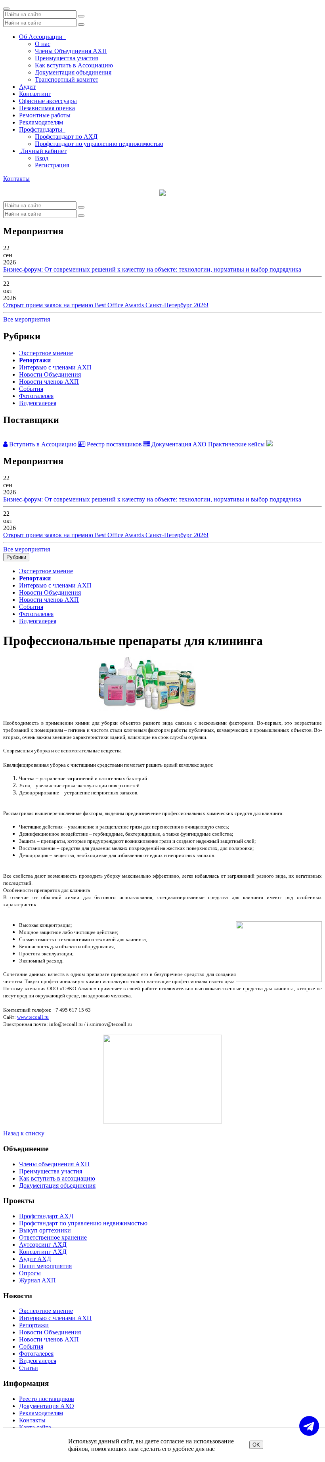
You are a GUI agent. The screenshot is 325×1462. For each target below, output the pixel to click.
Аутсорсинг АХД (43, 1244)
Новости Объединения (50, 374)
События (31, 388)
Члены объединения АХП (54, 1164)
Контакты (16, 178)
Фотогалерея (36, 395)
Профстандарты (42, 129)
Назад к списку (23, 1133)
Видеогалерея (37, 403)
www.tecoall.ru (33, 1017)
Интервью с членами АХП (55, 367)
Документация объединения (73, 72)
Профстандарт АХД (46, 1216)
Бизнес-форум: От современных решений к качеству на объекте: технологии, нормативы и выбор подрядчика (152, 269)
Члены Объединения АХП (71, 51)
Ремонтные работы (45, 115)
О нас (42, 43)
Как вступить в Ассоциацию (74, 65)
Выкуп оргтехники (45, 1230)
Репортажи (35, 360)
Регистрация (52, 165)
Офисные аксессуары (48, 101)
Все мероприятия (26, 319)
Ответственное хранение (53, 1237)
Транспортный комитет (66, 79)
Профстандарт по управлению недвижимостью (99, 143)
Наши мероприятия (45, 1266)
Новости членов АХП (49, 381)
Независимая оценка (47, 108)
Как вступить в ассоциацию (57, 1178)
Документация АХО (178, 444)
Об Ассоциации (42, 36)
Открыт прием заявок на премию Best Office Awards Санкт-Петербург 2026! (105, 305)
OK (256, 1445)
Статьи (28, 1367)
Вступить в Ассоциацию (42, 444)
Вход (41, 158)
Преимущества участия (66, 58)
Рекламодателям (41, 122)
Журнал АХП (37, 1280)
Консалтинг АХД (43, 1251)
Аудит (27, 86)
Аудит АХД (35, 1258)
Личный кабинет (43, 150)
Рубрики (16, 557)
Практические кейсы (236, 444)
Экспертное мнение (46, 353)
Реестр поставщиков (113, 444)
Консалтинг (35, 93)
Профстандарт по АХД (66, 136)
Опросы (30, 1273)
